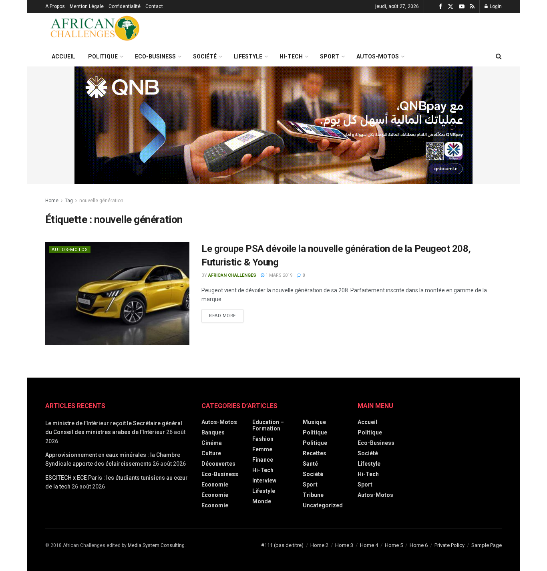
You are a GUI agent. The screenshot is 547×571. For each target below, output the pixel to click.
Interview (264, 480)
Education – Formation (268, 425)
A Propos (55, 6)
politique (315, 443)
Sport (329, 56)
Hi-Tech (291, 56)
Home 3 (344, 545)
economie (214, 484)
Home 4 (369, 545)
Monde (261, 501)
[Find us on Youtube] (462, 6)
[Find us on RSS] (472, 6)
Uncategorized (323, 505)
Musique (314, 422)
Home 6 (419, 545)
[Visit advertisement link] (273, 125)
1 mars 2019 (278, 275)
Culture (211, 453)
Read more (226, 314)
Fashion (263, 439)
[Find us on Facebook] (440, 6)
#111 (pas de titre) (282, 545)
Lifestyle (248, 56)
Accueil (63, 56)
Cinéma (211, 443)
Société (205, 56)
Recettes (314, 453)
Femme (262, 449)
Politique (103, 56)
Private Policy (449, 545)
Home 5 (394, 545)
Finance (262, 459)
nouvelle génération (101, 200)
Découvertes (218, 463)
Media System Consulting (156, 545)
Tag (69, 200)
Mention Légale (87, 6)
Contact (154, 6)
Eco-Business (155, 56)
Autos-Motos (377, 56)
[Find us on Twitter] (450, 6)
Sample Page (486, 545)
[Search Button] (499, 56)
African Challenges (232, 275)
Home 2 (319, 545)
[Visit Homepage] (95, 29)
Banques (213, 432)
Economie (214, 505)
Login (495, 6)
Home (51, 200)
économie (214, 495)
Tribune (313, 495)
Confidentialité (125, 6)
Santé (310, 463)
